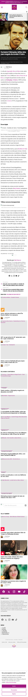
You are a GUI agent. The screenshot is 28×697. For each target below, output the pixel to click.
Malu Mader (16, 188)
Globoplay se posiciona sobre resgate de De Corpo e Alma (13, 581)
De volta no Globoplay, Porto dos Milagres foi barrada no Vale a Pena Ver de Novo (13, 433)
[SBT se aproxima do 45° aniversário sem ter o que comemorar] (14, 327)
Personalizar (14, 690)
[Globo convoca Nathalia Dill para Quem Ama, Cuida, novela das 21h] (14, 351)
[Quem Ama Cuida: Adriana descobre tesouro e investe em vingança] (14, 547)
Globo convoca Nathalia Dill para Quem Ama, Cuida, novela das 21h (13, 361)
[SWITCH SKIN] (26, 12)
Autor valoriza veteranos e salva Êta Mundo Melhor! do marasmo (16, 16)
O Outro (15, 80)
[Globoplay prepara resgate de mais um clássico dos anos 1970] (14, 486)
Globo (18, 71)
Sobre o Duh (4, 642)
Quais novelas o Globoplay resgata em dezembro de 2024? (12, 391)
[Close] (26, 672)
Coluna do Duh (5, 634)
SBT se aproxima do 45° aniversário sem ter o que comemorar (13, 338)
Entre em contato (12, 642)
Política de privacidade (11, 682)
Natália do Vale (22, 149)
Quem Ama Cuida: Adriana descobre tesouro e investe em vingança (12, 557)
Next (27, 17)
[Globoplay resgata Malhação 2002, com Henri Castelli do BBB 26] (14, 444)
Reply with (25, 505)
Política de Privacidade (21, 642)
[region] (14, 684)
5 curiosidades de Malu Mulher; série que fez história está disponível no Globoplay (13, 412)
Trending (2, 310)
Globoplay (9, 80)
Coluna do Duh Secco (13, 294)
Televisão (4, 630)
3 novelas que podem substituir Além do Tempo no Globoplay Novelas (13, 533)
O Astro (9, 101)
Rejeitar (14, 693)
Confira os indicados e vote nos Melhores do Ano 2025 (13, 475)
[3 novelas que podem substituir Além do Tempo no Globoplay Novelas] (14, 523)
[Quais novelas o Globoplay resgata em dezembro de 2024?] (14, 381)
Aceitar (14, 686)
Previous (0, 17)
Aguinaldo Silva (11, 71)
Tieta (8, 75)
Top (3, 627)
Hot (2, 529)
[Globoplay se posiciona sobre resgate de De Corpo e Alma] (14, 571)
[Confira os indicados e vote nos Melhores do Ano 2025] (14, 465)
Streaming (4, 388)
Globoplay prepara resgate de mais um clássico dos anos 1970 (12, 496)
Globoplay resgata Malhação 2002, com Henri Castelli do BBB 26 (13, 454)
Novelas (3, 472)
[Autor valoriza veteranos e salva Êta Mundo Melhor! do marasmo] (4, 17)
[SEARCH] (26, 7)
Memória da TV (4, 409)
